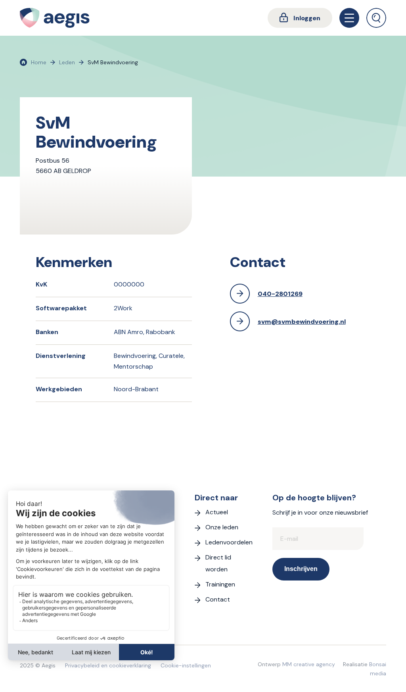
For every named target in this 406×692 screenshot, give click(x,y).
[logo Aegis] (55, 18)
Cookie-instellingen (186, 665)
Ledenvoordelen (229, 542)
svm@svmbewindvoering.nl (302, 321)
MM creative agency (308, 664)
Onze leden (221, 527)
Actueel (216, 512)
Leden (67, 62)
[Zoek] (376, 18)
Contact (217, 599)
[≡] (349, 18)
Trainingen (220, 584)
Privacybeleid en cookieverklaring (108, 665)
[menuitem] (300, 18)
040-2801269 (280, 294)
